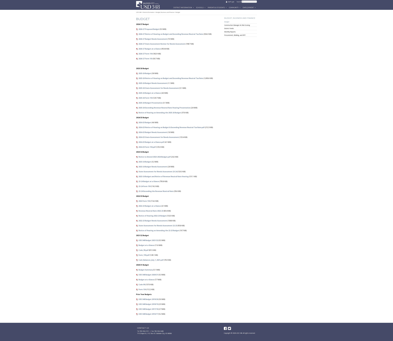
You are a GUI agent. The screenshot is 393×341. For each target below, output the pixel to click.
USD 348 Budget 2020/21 (148, 275)
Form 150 (142, 289)
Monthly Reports (230, 32)
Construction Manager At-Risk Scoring (237, 25)
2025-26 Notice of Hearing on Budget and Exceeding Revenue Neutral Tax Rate (171, 78)
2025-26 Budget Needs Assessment (153, 83)
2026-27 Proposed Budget (149, 29)
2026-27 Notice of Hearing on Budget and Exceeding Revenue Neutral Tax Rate (171, 34)
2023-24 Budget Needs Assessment (153, 167)
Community (234, 7)
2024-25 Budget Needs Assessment (153, 132)
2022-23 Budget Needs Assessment (153, 221)
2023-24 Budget (145, 162)
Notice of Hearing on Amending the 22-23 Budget (159, 230)
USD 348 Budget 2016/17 (148, 314)
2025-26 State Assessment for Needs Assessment (159, 88)
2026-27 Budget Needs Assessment (153, 39)
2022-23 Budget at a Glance (150, 206)
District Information (182, 7)
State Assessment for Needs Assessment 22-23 (158, 225)
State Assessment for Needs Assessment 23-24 (158, 171)
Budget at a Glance (146, 245)
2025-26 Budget (145, 73)
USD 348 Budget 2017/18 (148, 309)
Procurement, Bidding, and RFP (235, 35)
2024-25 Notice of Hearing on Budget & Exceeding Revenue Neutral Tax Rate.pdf (172, 127)
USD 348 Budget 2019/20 (148, 299)
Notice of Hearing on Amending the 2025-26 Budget (160, 113)
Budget (226, 22)
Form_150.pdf (144, 255)
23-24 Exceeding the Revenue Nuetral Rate (156, 191)
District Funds (229, 28)
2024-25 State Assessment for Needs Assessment (159, 137)
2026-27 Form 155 (145, 58)
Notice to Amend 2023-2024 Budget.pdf (155, 157)
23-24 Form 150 (145, 186)
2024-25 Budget (145, 122)
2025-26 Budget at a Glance (150, 93)
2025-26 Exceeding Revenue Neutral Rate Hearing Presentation (164, 108)
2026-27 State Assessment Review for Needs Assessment (162, 44)
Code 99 (142, 284)
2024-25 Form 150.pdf (147, 147)
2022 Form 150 (144, 201)
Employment (248, 7)
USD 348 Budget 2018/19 (148, 304)
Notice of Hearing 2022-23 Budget (152, 216)
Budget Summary (146, 270)
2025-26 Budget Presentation (150, 103)
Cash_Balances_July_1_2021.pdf (151, 260)
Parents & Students (216, 7)
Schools (200, 7)
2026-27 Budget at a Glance (150, 49)
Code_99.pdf (144, 250)
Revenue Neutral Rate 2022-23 (151, 211)
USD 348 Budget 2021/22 (148, 240)
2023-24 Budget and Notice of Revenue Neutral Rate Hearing (164, 176)
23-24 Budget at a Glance (149, 181)
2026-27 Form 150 (145, 54)
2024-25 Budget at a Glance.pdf (151, 142)
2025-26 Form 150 (145, 98)
